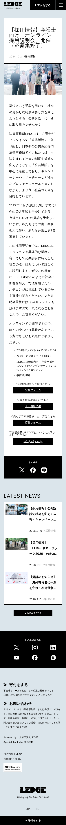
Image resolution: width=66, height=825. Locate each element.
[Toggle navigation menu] (61, 5)
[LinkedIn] (53, 647)
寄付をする (44, 5)
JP (28, 809)
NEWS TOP (34, 613)
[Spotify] (53, 657)
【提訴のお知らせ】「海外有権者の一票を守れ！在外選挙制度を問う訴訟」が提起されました (42, 583)
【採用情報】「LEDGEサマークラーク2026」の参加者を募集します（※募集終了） (43, 548)
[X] (16, 647)
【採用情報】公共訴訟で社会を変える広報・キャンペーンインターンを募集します (42, 514)
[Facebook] (35, 657)
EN (38, 809)
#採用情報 (30, 56)
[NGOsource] (33, 767)
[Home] (13, 5)
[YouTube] (16, 657)
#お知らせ (49, 599)
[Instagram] (35, 647)
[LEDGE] (33, 792)
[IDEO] (28, 742)
